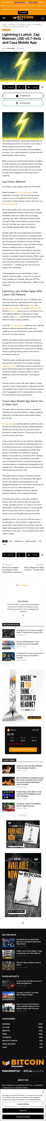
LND (40, 541)
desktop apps (7, 308)
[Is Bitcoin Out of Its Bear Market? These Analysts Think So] (8, 769)
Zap (4, 544)
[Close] (43, 1092)
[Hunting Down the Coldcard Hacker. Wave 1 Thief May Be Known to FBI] (8, 633)
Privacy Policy (33, 2)
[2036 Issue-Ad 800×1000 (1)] (23, 695)
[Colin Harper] (3, 48)
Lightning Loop (35, 308)
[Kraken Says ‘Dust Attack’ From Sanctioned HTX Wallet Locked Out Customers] (8, 795)
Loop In (17, 317)
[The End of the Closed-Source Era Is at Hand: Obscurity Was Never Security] (8, 656)
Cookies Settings (23, 1104)
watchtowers (19, 308)
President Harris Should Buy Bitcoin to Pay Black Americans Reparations (29, 942)
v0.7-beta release (17, 325)
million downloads (10, 204)
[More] (42, 87)
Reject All (23, 1110)
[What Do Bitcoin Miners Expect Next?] (8, 965)
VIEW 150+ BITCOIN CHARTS (23, 750)
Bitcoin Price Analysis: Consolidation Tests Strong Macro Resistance (12, 569)
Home (4, 25)
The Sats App (7, 424)
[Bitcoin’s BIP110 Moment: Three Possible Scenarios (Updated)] (8, 645)
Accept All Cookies (23, 1117)
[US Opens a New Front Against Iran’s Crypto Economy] (8, 807)
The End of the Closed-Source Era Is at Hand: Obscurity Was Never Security (30, 655)
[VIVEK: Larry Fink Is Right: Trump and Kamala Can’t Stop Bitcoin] (8, 954)
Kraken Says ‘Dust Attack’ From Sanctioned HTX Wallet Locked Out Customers (29, 794)
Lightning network (31, 541)
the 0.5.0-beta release (24, 192)
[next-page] (7, 664)
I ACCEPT (23, 13)
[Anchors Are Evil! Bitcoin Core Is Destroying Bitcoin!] (8, 984)
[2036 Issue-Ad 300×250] (23, 834)
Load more (22, 815)
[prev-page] (3, 664)
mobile (31, 305)
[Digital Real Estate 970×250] (23, 923)
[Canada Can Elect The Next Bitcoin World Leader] (8, 996)
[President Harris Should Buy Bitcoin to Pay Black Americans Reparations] (8, 942)
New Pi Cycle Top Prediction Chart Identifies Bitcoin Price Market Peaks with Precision (28, 1006)
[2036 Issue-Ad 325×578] (23, 885)
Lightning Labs (18, 541)
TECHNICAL (12, 25)
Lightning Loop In (8, 366)
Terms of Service (19, 2)
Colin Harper (11, 48)
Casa (10, 541)
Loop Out (13, 311)
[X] (23, 615)
